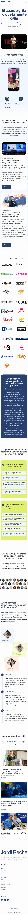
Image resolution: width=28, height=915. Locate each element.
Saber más (7, 187)
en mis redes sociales (10, 680)
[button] (25, 1)
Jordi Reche (8, 834)
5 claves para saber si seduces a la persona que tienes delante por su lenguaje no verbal (14, 803)
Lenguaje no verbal (10, 775)
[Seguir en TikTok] (5, 900)
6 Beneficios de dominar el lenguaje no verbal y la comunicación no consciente (12, 772)
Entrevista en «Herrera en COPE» (14, 833)
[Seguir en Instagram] (2, 900)
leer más (3, 777)
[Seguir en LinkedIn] (8, 900)
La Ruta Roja (17, 912)
